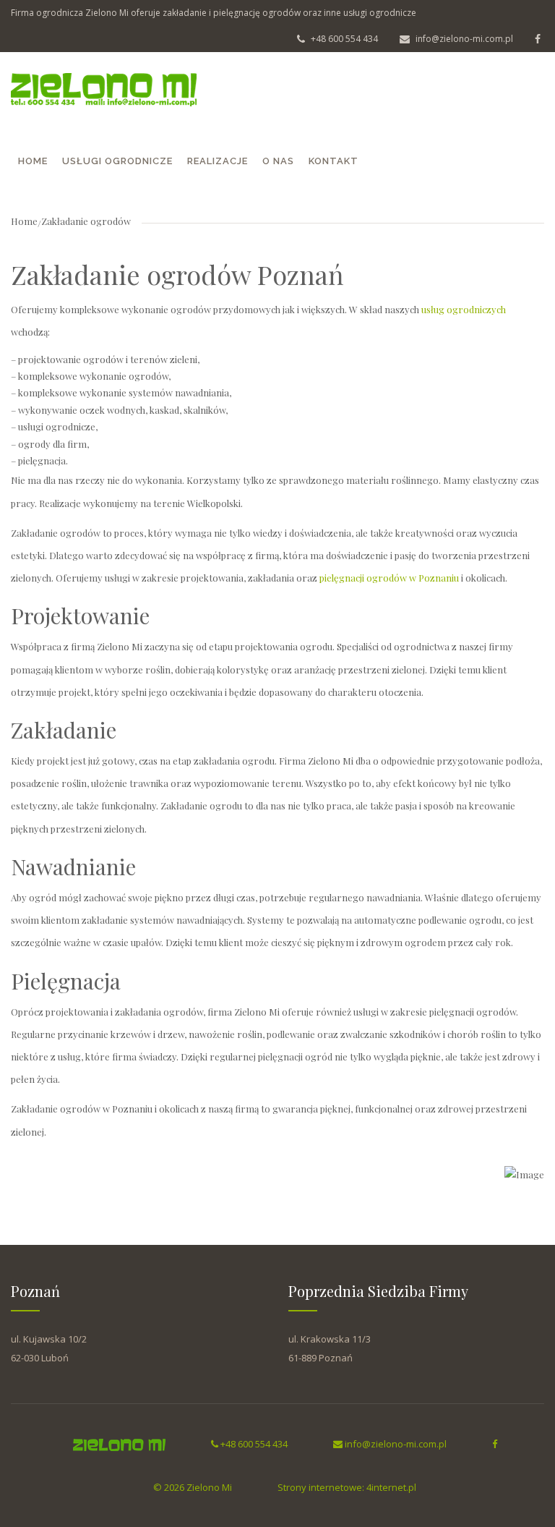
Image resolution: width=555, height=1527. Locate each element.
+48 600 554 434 (343, 39)
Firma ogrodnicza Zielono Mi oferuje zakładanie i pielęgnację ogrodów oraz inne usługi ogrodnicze (213, 13)
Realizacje (217, 161)
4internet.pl (391, 1487)
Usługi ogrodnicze (117, 161)
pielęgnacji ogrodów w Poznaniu (389, 577)
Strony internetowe (320, 1487)
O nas (278, 161)
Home (33, 161)
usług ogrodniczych (463, 309)
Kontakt (333, 161)
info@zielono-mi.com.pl (463, 39)
